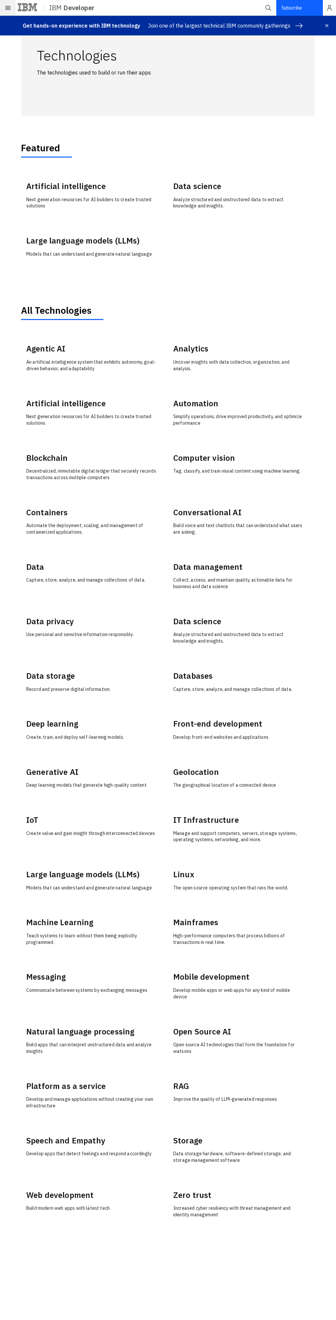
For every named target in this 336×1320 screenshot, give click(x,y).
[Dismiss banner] (326, 25)
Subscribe (292, 8)
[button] (268, 8)
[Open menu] (8, 8)
